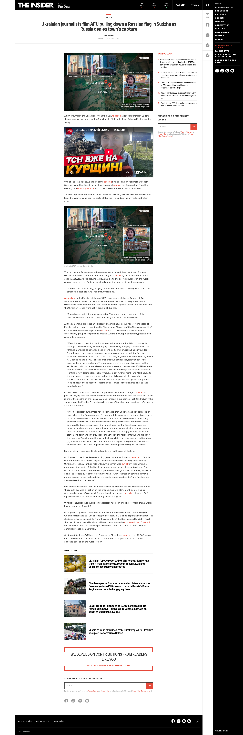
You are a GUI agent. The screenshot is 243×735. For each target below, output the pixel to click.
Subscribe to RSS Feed (225, 61)
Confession (222, 32)
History (220, 36)
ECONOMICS (221, 11)
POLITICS (220, 29)
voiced (139, 392)
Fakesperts (222, 51)
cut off (125, 463)
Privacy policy (58, 721)
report (118, 275)
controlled (128, 493)
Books (219, 39)
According (69, 298)
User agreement (42, 721)
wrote (104, 330)
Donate (180, 5)
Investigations (224, 7)
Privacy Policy (105, 691)
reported (135, 457)
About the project (25, 721)
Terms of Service (93, 691)
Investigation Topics (223, 46)
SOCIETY (220, 18)
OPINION (220, 21)
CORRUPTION (222, 25)
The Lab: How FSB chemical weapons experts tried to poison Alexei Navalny (179, 104)
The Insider (109, 35)
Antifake (220, 14)
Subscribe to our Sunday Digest (225, 56)
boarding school (85, 188)
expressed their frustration (138, 522)
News (109, 17)
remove (117, 185)
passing (108, 181)
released (116, 115)
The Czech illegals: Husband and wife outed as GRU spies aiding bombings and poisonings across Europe (178, 85)
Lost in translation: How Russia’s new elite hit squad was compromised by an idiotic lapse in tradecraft (179, 75)
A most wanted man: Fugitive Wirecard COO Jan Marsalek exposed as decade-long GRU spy (178, 95)
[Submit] (149, 686)
